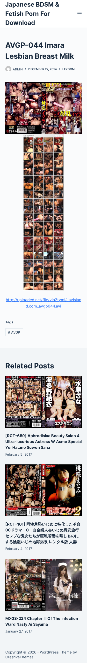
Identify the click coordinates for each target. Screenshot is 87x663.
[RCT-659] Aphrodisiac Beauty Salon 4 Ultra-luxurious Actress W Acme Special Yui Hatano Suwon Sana (43, 441)
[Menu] (79, 13)
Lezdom (68, 69)
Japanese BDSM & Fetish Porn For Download (32, 13)
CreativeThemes (19, 657)
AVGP (14, 332)
